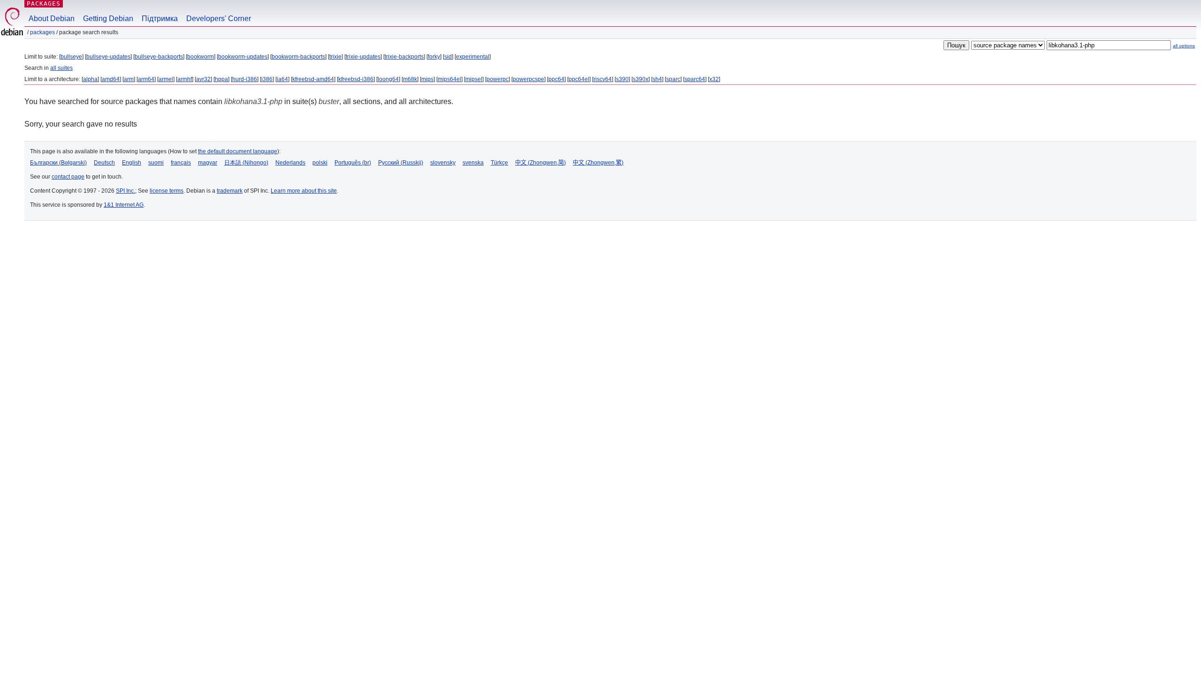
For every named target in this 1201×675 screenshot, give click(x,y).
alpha (90, 79)
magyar (207, 162)
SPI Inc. (125, 191)
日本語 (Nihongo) (246, 162)
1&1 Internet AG (124, 205)
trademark (230, 191)
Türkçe (499, 162)
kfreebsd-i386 (355, 79)
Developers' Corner (218, 18)
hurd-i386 (244, 79)
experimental (472, 56)
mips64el (449, 79)
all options (1184, 45)
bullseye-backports (159, 56)
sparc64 (694, 79)
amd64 (111, 79)
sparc (673, 79)
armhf (184, 79)
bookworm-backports (298, 56)
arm (129, 79)
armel (166, 79)
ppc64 (556, 79)
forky (434, 56)
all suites (61, 68)
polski (319, 162)
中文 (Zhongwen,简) (540, 162)
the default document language (237, 151)
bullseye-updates (108, 56)
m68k (410, 79)
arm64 (146, 79)
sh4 (657, 79)
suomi (156, 162)
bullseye (71, 56)
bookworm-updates (242, 56)
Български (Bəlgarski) (58, 162)
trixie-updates (363, 56)
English (131, 162)
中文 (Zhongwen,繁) (598, 162)
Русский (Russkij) (400, 162)
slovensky (443, 162)
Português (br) (352, 162)
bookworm (200, 56)
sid (448, 56)
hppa (221, 79)
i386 (267, 79)
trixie (335, 56)
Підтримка (160, 18)
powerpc (497, 79)
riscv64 (602, 79)
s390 (622, 79)
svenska (473, 162)
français (181, 162)
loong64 (388, 79)
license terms (166, 191)
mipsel (473, 79)
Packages (44, 3)
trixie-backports (404, 56)
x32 (714, 79)
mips (427, 79)
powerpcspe (528, 79)
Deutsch (104, 162)
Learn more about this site (304, 191)
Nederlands (290, 162)
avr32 (203, 79)
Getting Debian (108, 18)
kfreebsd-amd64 (313, 79)
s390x (640, 79)
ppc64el (579, 79)
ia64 (282, 79)
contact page (68, 176)
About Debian (52, 18)
